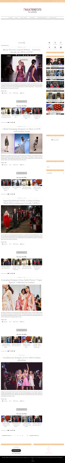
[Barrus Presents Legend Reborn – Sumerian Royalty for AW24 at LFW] (21, 81)
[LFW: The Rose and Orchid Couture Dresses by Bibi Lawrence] (37, 111)
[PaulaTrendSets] (32, 10)
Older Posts (33, 435)
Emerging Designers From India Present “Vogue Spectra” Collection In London (21, 281)
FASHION (11, 17)
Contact (27, 1)
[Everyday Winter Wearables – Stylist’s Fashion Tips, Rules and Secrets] (16, 262)
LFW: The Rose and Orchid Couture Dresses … (37, 117)
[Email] (61, 1)
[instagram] (54, 1)
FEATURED (32, 17)
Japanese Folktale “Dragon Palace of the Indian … (6, 346)
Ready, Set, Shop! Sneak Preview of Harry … (26, 117)
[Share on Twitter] (11, 122)
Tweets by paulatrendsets (55, 137)
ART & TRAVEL (24, 17)
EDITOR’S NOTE (53, 17)
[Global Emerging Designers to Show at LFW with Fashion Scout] (21, 153)
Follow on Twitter (55, 139)
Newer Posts (6, 435)
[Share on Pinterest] (13, 122)
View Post (21, 101)
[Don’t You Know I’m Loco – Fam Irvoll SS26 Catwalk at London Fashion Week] (16, 111)
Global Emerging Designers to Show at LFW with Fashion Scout (22, 130)
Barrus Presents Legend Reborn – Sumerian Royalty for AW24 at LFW (21, 50)
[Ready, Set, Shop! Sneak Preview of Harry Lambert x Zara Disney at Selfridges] (27, 111)
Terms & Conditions (37, 1)
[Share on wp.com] (14, 122)
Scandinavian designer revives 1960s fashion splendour (21, 358)
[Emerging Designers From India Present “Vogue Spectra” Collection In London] (21, 310)
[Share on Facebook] (9, 122)
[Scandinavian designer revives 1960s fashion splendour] (21, 389)
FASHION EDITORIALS (42, 17)
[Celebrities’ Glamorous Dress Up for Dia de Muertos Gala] (6, 262)
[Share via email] (8, 122)
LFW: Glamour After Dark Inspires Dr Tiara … (6, 117)
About (13, 1)
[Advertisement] (32, 28)
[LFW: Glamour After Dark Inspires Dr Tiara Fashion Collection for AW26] (6, 111)
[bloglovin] (59, 1)
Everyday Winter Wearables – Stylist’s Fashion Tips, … (16, 268)
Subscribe (19, 1)
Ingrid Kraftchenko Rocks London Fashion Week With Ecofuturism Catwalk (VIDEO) (21, 201)
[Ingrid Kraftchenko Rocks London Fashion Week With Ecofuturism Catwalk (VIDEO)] (21, 232)
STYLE (16, 17)
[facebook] (56, 1)
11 (27, 435)
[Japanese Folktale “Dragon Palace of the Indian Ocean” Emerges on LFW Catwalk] (6, 339)
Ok (32, 460)
